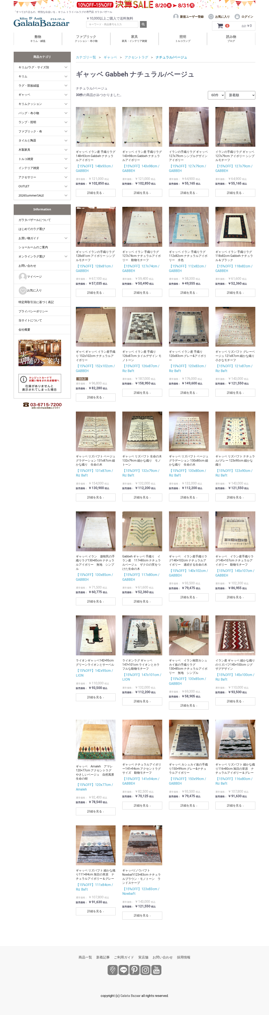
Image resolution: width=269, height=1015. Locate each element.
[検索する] (143, 24)
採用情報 (183, 957)
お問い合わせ (27, 266)
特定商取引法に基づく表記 (36, 302)
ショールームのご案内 (33, 247)
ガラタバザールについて (34, 220)
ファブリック (86, 38)
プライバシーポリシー (33, 311)
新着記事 (103, 957)
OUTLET (23, 186)
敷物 (37, 38)
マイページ (34, 276)
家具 (134, 38)
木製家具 (24, 150)
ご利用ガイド (124, 957)
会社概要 (24, 329)
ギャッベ (24, 94)
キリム (22, 76)
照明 (182, 38)
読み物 (231, 38)
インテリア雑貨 (28, 168)
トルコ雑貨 (25, 159)
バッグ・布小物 (28, 113)
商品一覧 (85, 957)
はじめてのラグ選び (31, 229)
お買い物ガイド (28, 238)
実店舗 (143, 957)
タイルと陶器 (27, 140)
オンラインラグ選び (31, 256)
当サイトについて (30, 320)
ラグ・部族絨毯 (28, 85)
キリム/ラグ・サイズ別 (33, 67)
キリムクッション (30, 104)
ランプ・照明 (27, 122)
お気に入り (34, 290)
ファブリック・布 (30, 131)
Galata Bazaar (130, 996)
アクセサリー (27, 177)
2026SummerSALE (31, 195)
